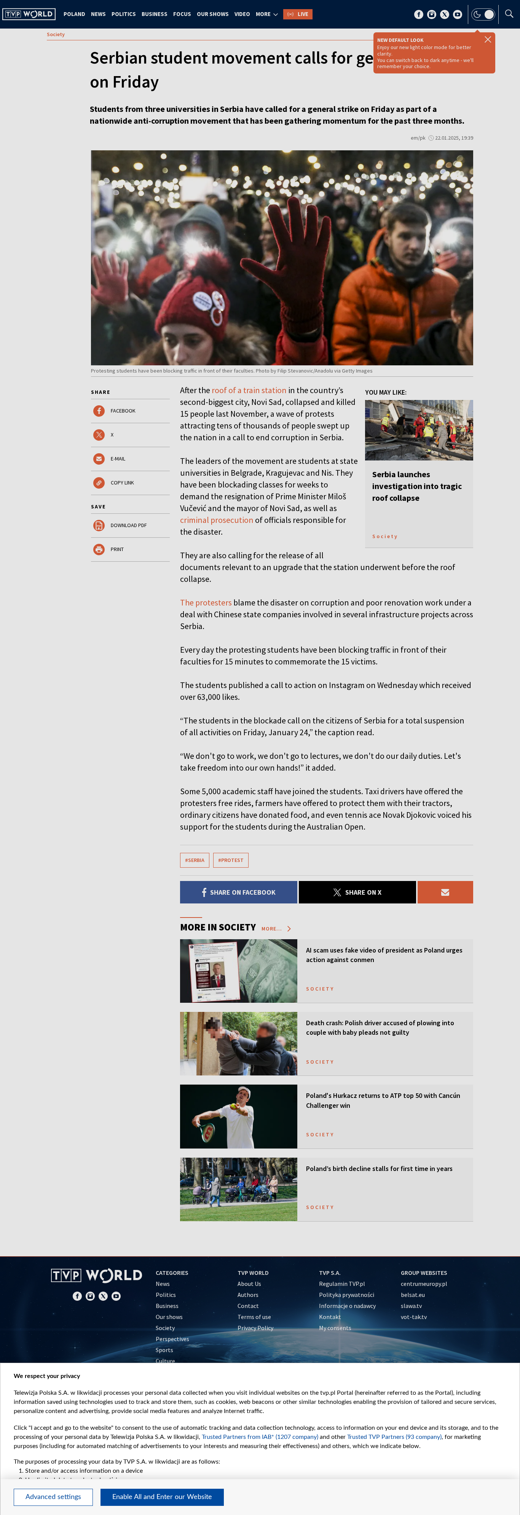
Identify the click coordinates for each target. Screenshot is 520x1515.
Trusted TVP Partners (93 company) (394, 1437)
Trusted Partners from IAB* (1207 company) (260, 1437)
